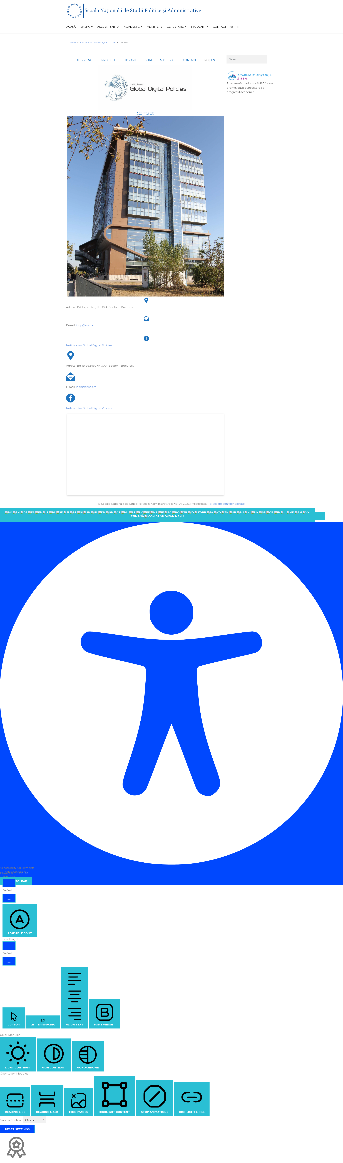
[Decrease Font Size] (9, 898)
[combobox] (157, 515)
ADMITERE (154, 26)
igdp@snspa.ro (86, 325)
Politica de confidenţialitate (226, 503)
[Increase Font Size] (9, 882)
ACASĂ (71, 26)
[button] (320, 516)
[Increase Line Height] (9, 945)
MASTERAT (167, 60)
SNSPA (85, 26)
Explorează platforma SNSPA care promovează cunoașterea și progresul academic (250, 88)
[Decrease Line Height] (9, 961)
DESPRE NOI (84, 60)
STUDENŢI (198, 26)
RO (231, 27)
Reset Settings (17, 1129)
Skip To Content (11, 1120)
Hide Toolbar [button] (16, 881)
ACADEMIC (132, 26)
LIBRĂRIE (130, 60)
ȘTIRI (148, 60)
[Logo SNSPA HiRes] (134, 10)
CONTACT (220, 26)
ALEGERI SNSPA (108, 26)
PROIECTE (108, 60)
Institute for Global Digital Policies (89, 345)
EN (237, 27)
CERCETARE (175, 26)
